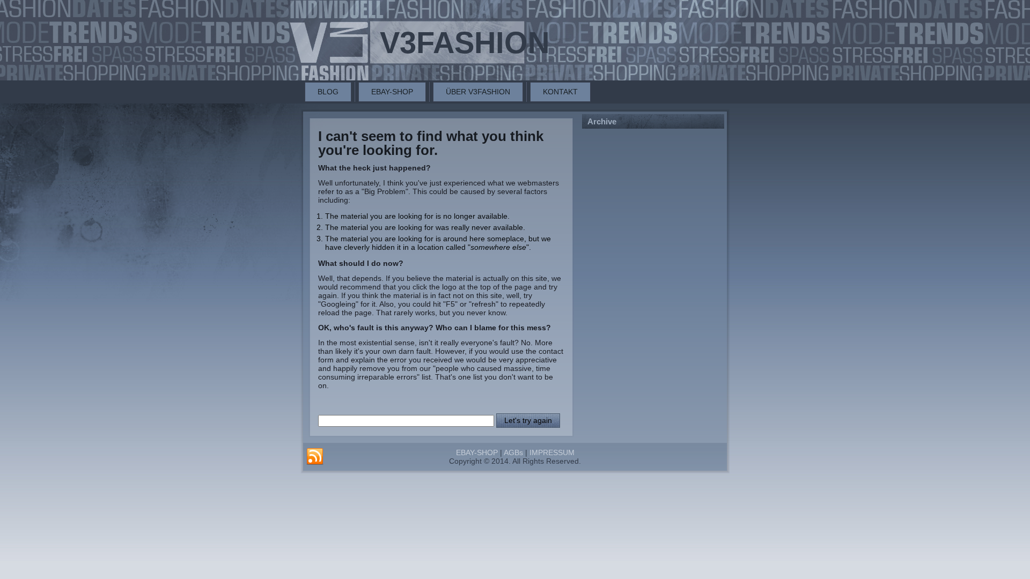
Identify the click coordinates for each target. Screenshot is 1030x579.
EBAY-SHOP (392, 91)
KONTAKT (560, 91)
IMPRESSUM (552, 452)
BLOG (328, 91)
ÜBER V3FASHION (478, 91)
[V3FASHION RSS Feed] (314, 456)
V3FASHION (464, 43)
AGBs (513, 452)
